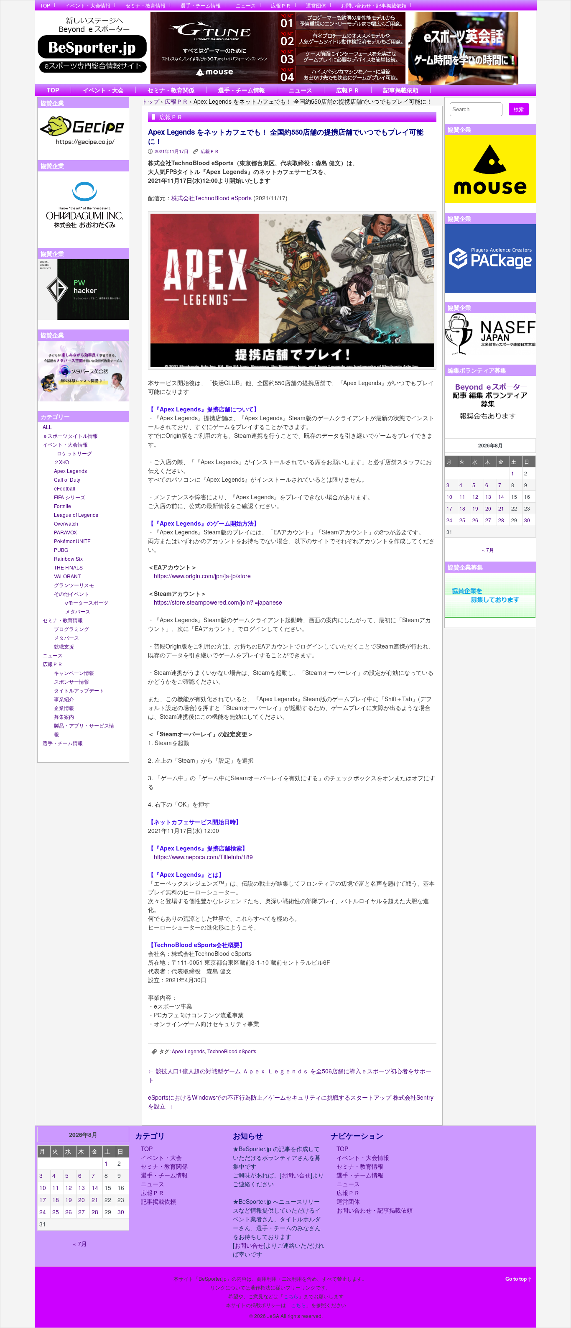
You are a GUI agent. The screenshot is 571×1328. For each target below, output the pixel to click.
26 (475, 520)
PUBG (61, 549)
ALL (47, 426)
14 (501, 496)
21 (501, 508)
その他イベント (71, 593)
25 (462, 520)
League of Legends (76, 514)
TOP (45, 5)
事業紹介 (64, 698)
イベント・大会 (103, 90)
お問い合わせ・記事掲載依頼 (373, 5)
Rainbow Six (68, 558)
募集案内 (64, 716)
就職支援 (64, 646)
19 (475, 508)
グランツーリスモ (74, 584)
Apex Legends (70, 470)
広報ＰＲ (281, 5)
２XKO (61, 461)
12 (475, 496)
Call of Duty (67, 479)
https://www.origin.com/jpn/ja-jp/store (202, 576)
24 (449, 520)
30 (527, 520)
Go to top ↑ (518, 1278)
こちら (290, 1296)
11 (462, 496)
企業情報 (64, 707)
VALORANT (67, 576)
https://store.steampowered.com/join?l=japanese (218, 602)
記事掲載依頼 (400, 90)
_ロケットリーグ (73, 453)
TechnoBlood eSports (231, 1051)
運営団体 (316, 5)
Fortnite (62, 505)
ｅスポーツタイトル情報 (70, 435)
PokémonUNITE (72, 540)
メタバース (77, 611)
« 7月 (488, 549)
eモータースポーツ (86, 602)
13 (488, 496)
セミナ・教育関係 (171, 90)
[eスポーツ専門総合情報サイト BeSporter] (91, 47)
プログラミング (71, 628)
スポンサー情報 (71, 681)
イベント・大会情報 (87, 5)
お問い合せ (296, 1175)
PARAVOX (65, 532)
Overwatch (66, 523)
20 (488, 508)
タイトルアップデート (79, 690)
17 (449, 508)
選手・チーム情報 (201, 5)
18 (462, 508)
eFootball (64, 488)
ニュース (246, 5)
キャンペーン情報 (74, 672)
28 (501, 520)
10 (449, 496)
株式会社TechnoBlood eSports (211, 198)
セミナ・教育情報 (145, 5)
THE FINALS (68, 567)
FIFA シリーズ (69, 497)
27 (488, 520)
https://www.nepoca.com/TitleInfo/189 (203, 857)
